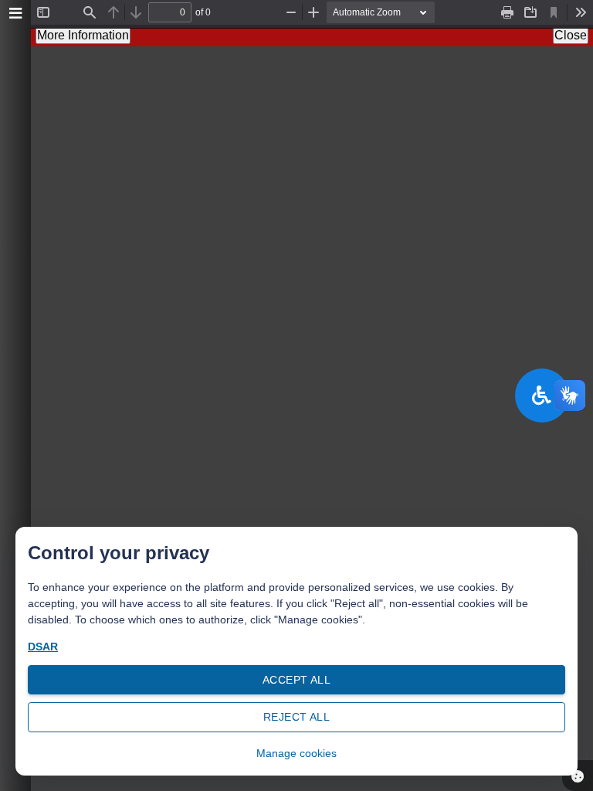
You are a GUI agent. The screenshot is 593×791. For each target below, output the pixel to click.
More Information (83, 35)
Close (570, 35)
